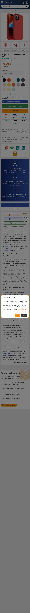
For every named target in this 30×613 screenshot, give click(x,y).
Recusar (24, 315)
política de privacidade (22, 309)
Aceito (18, 315)
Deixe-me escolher (7, 311)
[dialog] (15, 306)
